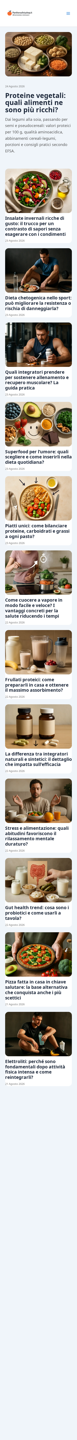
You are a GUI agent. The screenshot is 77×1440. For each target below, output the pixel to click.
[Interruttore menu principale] (68, 13)
